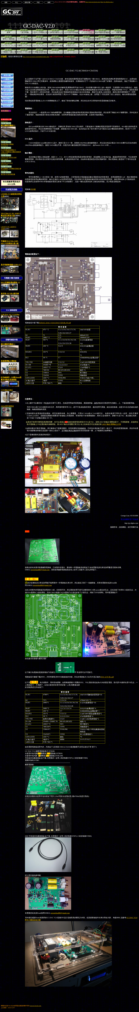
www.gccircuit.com (35, 1006)
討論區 (4, 56)
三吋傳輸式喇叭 (7, 390)
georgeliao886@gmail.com (40, 570)
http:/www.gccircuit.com (92, 2)
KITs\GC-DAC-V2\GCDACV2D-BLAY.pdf (55, 323)
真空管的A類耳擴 (10, 293)
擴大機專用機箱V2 (8, 125)
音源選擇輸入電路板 (9, 361)
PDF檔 (33, 189)
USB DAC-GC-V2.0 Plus (10, 314)
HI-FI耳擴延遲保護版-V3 (10, 282)
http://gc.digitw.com (106, 2)
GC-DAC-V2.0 (6, 326)
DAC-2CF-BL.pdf (107, 677)
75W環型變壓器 (7, 420)
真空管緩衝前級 (11, 265)
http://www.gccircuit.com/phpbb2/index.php (36, 56)
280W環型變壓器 (7, 406)
